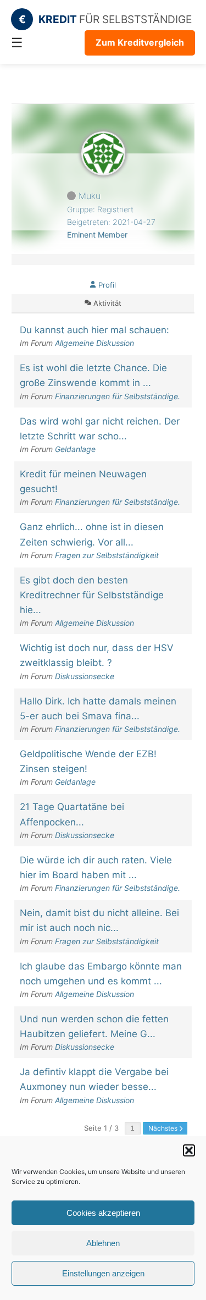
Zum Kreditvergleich (140, 42)
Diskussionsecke (84, 676)
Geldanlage (75, 449)
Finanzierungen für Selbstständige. (117, 396)
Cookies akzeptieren (103, 1213)
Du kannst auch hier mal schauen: (94, 329)
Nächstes (163, 1128)
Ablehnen (103, 1243)
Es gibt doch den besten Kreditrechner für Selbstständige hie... (92, 595)
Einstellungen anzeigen (103, 1273)
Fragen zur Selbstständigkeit (107, 555)
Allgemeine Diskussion (94, 343)
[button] (188, 1150)
